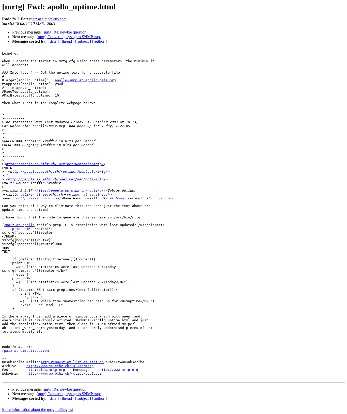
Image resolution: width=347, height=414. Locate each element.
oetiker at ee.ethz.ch (41, 194)
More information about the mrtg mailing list (37, 409)
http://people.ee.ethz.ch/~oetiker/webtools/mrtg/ (55, 164)
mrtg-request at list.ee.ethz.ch (72, 362)
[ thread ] (67, 41)
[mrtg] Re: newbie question (64, 32)
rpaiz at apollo (19, 225)
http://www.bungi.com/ (39, 198)
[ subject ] (83, 41)
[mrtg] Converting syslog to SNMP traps (69, 37)
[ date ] (53, 41)
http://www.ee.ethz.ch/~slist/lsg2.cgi (64, 373)
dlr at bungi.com (118, 198)
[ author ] (99, 41)
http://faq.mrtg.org (45, 370)
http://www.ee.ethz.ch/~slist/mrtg (59, 366)
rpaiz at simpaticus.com (48, 19)
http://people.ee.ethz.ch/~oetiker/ (71, 191)
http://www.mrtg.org (119, 370)
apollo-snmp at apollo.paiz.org (85, 80)
